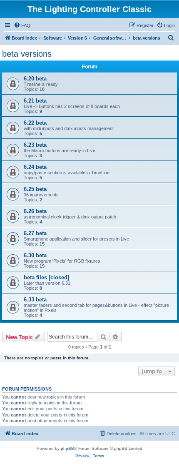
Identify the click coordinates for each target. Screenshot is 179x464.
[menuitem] (22, 25)
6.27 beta (35, 233)
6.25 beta (35, 189)
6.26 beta (35, 211)
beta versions (27, 53)
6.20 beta (35, 78)
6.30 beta (35, 255)
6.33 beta (35, 299)
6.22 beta (35, 123)
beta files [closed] (46, 277)
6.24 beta (35, 167)
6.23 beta (35, 145)
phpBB (67, 448)
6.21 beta (35, 101)
